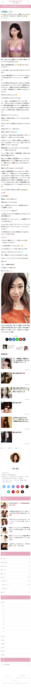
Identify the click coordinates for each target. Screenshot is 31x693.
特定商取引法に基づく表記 (23, 678)
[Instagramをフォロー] (17, 486)
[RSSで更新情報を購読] (17, 491)
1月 (3, 631)
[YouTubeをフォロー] (22, 486)
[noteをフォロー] (8, 491)
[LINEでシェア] (17, 339)
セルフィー (5, 11)
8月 (3, 606)
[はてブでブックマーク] (13, 339)
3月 (3, 624)
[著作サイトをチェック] (4, 486)
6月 (3, 613)
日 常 (11, 11)
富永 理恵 (15, 468)
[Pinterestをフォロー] (13, 491)
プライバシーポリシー (8, 678)
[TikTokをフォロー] (27, 486)
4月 (3, 620)
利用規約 (23, 675)
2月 (3, 628)
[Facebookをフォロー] (13, 486)
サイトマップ (8, 675)
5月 (3, 617)
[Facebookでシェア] (10, 339)
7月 (3, 609)
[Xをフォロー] (8, 486)
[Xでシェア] (7, 339)
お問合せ (15, 680)
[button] (24, 339)
